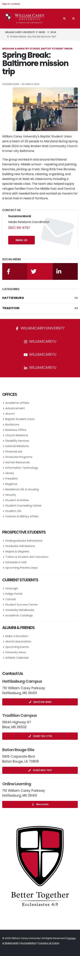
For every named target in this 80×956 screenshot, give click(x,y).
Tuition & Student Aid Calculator (27, 557)
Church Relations (16, 435)
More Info (42, 804)
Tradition (40, 308)
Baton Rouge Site (18, 750)
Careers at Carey (48, 943)
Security (10, 495)
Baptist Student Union (20, 419)
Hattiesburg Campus (22, 681)
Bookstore (12, 424)
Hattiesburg (40, 298)
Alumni (10, 414)
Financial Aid (13, 451)
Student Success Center (21, 604)
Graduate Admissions (20, 546)
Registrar (11, 484)
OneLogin (11, 588)
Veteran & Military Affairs (22, 516)
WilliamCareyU (42, 354)
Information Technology (21, 468)
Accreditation (28, 943)
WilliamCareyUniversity (42, 328)
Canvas (10, 599)
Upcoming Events (17, 647)
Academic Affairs (17, 403)
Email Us (21, 240)
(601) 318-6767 (19, 228)
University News (15, 652)
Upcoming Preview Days (21, 568)
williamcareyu (42, 341)
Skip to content (11, 3)
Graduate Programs (18, 457)
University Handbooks (19, 610)
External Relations (17, 446)
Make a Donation (16, 636)
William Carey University (20, 32)
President (11, 478)
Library (9, 473)
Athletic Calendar (17, 658)
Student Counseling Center (23, 505)
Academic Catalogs (19, 615)
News (42, 32)
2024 (53, 32)
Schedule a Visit (16, 562)
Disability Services (17, 441)
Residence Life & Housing (22, 489)
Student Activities (17, 500)
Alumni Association (18, 641)
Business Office (15, 430)
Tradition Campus (19, 715)
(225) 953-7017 (42, 770)
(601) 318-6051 (42, 702)
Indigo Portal (13, 594)
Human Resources (17, 462)
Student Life (13, 511)
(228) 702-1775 (42, 736)
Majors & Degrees (17, 551)
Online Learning (16, 784)
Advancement (15, 408)
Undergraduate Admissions (23, 541)
